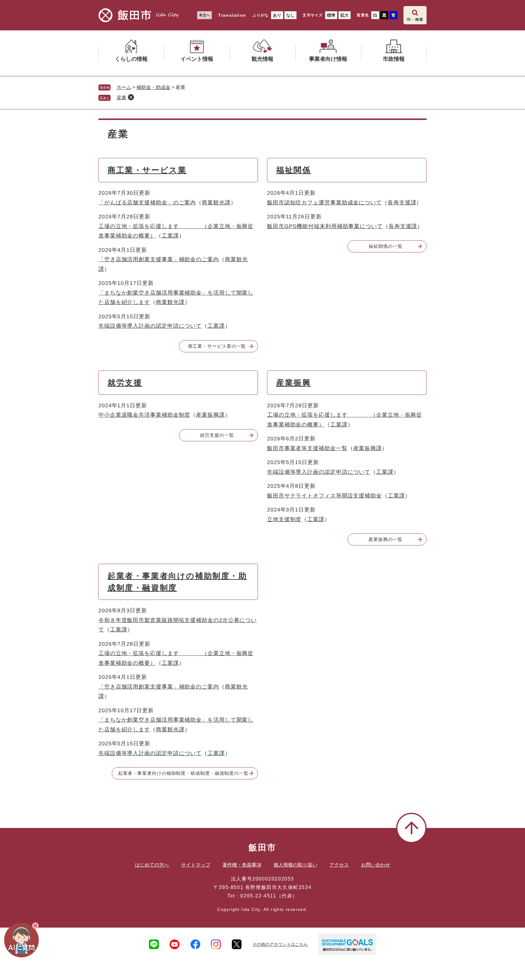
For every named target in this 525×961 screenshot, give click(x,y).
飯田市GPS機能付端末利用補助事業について (325, 226)
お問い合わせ (375, 864)
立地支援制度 (284, 519)
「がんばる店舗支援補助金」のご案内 (147, 203)
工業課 (170, 236)
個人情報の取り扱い (295, 864)
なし (290, 15)
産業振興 (293, 382)
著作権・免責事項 (241, 864)
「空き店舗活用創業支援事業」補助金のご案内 (158, 259)
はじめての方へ (152, 864)
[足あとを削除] (131, 97)
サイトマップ (195, 864)
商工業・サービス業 (147, 170)
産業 (121, 97)
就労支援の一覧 (217, 435)
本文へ (204, 15)
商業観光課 (216, 203)
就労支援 (125, 382)
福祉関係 (293, 170)
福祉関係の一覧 (385, 246)
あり (277, 15)
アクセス (339, 864)
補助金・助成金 (153, 87)
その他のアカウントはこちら (280, 944)
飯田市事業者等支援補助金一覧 (307, 448)
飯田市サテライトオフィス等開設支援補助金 (324, 496)
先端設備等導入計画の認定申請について (150, 326)
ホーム (124, 87)
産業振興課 (210, 415)
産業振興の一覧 (385, 539)
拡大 (344, 15)
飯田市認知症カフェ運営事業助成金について (324, 203)
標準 (331, 15)
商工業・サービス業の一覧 (217, 346)
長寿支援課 (402, 203)
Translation (232, 15)
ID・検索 (415, 19)
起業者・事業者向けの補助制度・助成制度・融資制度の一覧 (183, 773)
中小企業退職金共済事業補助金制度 (144, 415)
